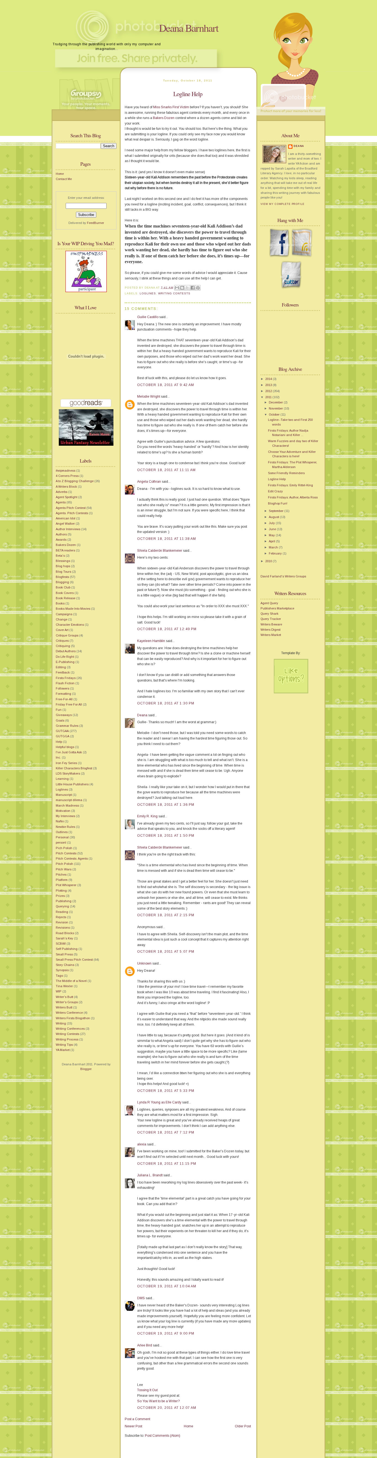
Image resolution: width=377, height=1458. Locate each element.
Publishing (63, 901)
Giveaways (64, 715)
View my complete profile (282, 204)
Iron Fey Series (66, 763)
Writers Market (271, 634)
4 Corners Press (67, 475)
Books (60, 603)
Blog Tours (63, 571)
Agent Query (269, 603)
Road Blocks (65, 933)
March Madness (67, 805)
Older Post (243, 1426)
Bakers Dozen (66, 544)
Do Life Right (65, 656)
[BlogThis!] (182, 287)
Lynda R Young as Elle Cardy (159, 1102)
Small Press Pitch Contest (74, 959)
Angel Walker (65, 523)
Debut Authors (66, 651)
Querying (62, 906)
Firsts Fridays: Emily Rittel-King (290, 485)
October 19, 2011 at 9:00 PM (165, 1333)
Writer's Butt (64, 997)
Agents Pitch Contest (71, 507)
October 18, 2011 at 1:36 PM (165, 805)
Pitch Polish (64, 863)
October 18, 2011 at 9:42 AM (165, 385)
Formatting (63, 693)
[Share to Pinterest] (198, 287)
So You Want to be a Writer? (158, 1401)
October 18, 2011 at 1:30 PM (165, 703)
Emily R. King (147, 816)
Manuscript (64, 794)
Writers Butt (64, 1007)
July (272, 523)
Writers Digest (270, 629)
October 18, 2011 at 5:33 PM (165, 1091)
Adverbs (61, 491)
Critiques (62, 640)
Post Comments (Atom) (162, 1436)
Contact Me (64, 179)
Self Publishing (67, 948)
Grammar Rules (67, 725)
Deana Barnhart (188, 28)
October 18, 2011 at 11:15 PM (166, 1164)
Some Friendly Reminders (286, 473)
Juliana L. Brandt (150, 1175)
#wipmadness (65, 470)
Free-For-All (64, 699)
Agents (61, 502)
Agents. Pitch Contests (72, 513)
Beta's (60, 555)
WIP (59, 991)
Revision (62, 922)
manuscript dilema (69, 800)
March (274, 547)
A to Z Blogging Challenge (75, 481)
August (274, 517)
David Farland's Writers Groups (283, 576)
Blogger (85, 1069)
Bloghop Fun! (277, 503)
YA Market (63, 1050)
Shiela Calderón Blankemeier (159, 551)
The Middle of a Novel (71, 980)
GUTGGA (62, 736)
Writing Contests (67, 1034)
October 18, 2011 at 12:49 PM (167, 629)
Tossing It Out (147, 1390)
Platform (62, 879)
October (274, 414)
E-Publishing (65, 662)
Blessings (63, 560)
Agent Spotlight (66, 497)
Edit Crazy (275, 491)
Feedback (63, 672)
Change (61, 619)
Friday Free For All (69, 704)
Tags (59, 975)
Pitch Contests (66, 853)
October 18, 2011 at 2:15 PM (165, 915)
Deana (142, 715)
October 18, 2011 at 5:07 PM (165, 951)
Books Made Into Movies (73, 608)
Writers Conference (69, 1012)
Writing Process (67, 1039)
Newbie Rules (65, 826)
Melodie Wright (148, 396)
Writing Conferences (70, 1028)
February (276, 553)
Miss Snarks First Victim (171, 107)
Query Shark (269, 613)
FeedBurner (95, 222)
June (273, 529)
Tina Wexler (64, 986)
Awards (61, 539)
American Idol (65, 518)
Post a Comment (137, 1419)
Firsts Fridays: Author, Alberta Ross (293, 497)
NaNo (60, 821)
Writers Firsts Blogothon (73, 1018)
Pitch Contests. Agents (72, 858)
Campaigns (64, 614)
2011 (268, 397)
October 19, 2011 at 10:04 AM (166, 1286)
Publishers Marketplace (277, 608)
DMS (141, 1298)
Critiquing (63, 646)
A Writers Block (66, 486)
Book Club (63, 587)
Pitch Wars (63, 869)
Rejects (61, 917)
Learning (62, 778)
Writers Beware (271, 624)
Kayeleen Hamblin (151, 641)
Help (59, 741)
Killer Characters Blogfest (74, 768)
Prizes (60, 895)
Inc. (58, 757)
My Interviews (65, 816)
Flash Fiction (65, 683)
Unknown (144, 963)
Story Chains (65, 964)
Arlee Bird (144, 1345)
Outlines (62, 832)
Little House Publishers (72, 784)
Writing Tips (64, 1044)
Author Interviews (68, 529)
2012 (269, 391)
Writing (61, 1023)
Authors (61, 534)
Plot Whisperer (66, 885)
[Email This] (177, 287)
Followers (62, 688)
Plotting (61, 890)
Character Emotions (70, 624)
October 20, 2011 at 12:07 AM (166, 1408)
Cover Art (62, 630)
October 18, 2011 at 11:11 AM (166, 470)
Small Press (64, 954)
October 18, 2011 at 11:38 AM (166, 539)
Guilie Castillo (147, 317)
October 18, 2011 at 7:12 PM (165, 1132)
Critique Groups (67, 635)
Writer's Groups (67, 1002)
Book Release (65, 598)
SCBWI (61, 943)
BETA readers (65, 550)
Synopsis (62, 970)
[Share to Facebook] (192, 287)
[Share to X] (187, 287)
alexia (141, 1144)
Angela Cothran (149, 482)
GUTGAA (62, 731)
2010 (269, 561)
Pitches (61, 874)
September (276, 511)
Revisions (63, 927)
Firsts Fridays (66, 678)
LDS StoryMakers (68, 773)
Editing (61, 667)
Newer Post (133, 1426)
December (276, 402)
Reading (62, 911)
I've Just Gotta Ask (69, 752)
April (272, 541)
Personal (62, 837)
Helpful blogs (65, 747)
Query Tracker (271, 618)
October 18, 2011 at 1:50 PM (165, 836)
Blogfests (62, 577)
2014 (269, 379)
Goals (60, 720)
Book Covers (65, 593)
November (276, 408)
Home (60, 173)
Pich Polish (64, 848)
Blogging (62, 582)
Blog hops (63, 566)
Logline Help (187, 94)
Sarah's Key (64, 938)
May (272, 535)
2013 (269, 385)
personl (61, 842)
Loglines (62, 789)
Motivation (63, 810)
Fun (59, 709)
